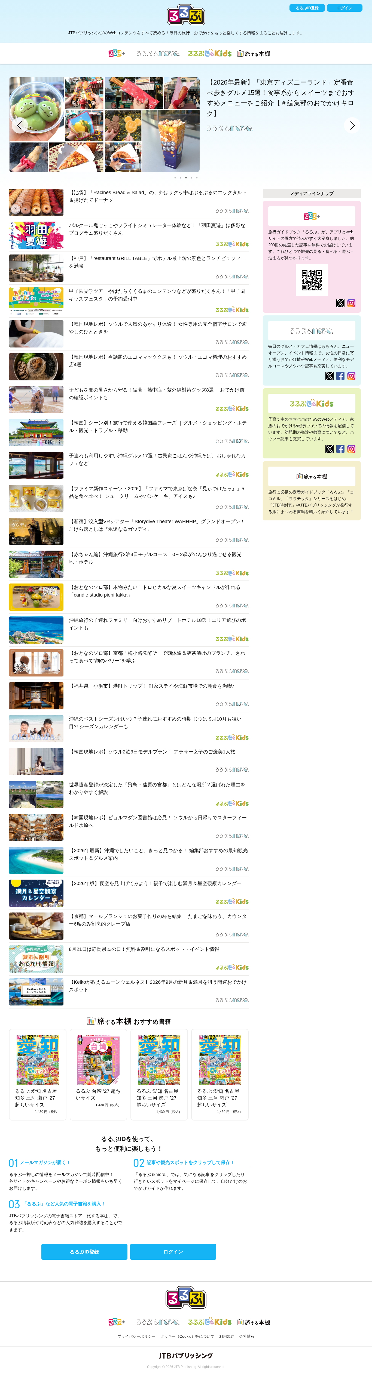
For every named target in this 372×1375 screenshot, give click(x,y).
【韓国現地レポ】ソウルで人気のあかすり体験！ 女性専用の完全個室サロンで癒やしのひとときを (158, 328)
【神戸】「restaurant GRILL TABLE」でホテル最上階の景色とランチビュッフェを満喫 (157, 262)
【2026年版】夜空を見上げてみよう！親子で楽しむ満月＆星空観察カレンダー (155, 883)
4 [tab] (191, 178)
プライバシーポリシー (136, 1336)
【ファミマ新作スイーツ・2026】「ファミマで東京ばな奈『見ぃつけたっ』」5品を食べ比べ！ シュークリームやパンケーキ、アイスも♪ (156, 492)
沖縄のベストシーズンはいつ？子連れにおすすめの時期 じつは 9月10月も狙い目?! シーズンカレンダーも (155, 723)
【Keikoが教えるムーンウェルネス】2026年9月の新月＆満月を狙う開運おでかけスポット (158, 986)
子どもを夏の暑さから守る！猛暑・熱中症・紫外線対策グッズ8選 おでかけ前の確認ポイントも (157, 394)
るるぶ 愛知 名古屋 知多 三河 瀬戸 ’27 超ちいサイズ (36, 1097)
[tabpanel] (186, 124)
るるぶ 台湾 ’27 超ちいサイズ (98, 1094)
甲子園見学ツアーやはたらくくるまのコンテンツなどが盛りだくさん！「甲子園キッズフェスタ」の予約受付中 (157, 295)
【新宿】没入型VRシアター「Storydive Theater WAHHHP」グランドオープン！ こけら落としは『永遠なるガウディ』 (157, 525)
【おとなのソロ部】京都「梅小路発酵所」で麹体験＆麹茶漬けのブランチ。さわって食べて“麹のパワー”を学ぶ (157, 657)
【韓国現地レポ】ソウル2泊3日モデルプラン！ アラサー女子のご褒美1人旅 (152, 752)
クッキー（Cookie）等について (187, 1336)
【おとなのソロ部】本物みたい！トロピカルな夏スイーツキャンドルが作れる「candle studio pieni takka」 (154, 591)
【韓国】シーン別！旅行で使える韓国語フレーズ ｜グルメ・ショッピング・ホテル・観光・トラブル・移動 (158, 426)
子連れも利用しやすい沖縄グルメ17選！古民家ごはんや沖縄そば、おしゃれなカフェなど (157, 459)
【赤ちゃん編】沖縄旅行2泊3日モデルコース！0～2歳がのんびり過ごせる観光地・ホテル (155, 558)
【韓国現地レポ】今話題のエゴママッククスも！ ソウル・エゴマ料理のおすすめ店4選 (158, 361)
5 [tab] (197, 178)
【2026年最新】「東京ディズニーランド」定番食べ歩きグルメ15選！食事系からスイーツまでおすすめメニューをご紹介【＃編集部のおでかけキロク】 (281, 98)
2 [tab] (180, 178)
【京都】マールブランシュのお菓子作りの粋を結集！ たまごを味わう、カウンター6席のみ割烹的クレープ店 (158, 920)
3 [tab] (186, 178)
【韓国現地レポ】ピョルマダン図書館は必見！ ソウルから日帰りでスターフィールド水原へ (158, 821)
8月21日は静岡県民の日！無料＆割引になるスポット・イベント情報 (144, 949)
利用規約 (226, 1336)
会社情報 (247, 1336)
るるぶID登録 (307, 8)
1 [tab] (175, 178)
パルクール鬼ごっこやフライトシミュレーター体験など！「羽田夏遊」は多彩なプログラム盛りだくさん (157, 229)
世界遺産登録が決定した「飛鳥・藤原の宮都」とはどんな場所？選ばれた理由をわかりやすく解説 (157, 788)
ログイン (344, 8)
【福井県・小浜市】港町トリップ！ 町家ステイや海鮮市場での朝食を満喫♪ (151, 686)
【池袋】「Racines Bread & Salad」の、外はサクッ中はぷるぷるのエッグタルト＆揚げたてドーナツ (158, 196)
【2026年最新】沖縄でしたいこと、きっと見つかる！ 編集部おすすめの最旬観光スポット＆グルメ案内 (158, 854)
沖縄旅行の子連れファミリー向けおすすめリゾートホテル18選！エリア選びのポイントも (157, 624)
